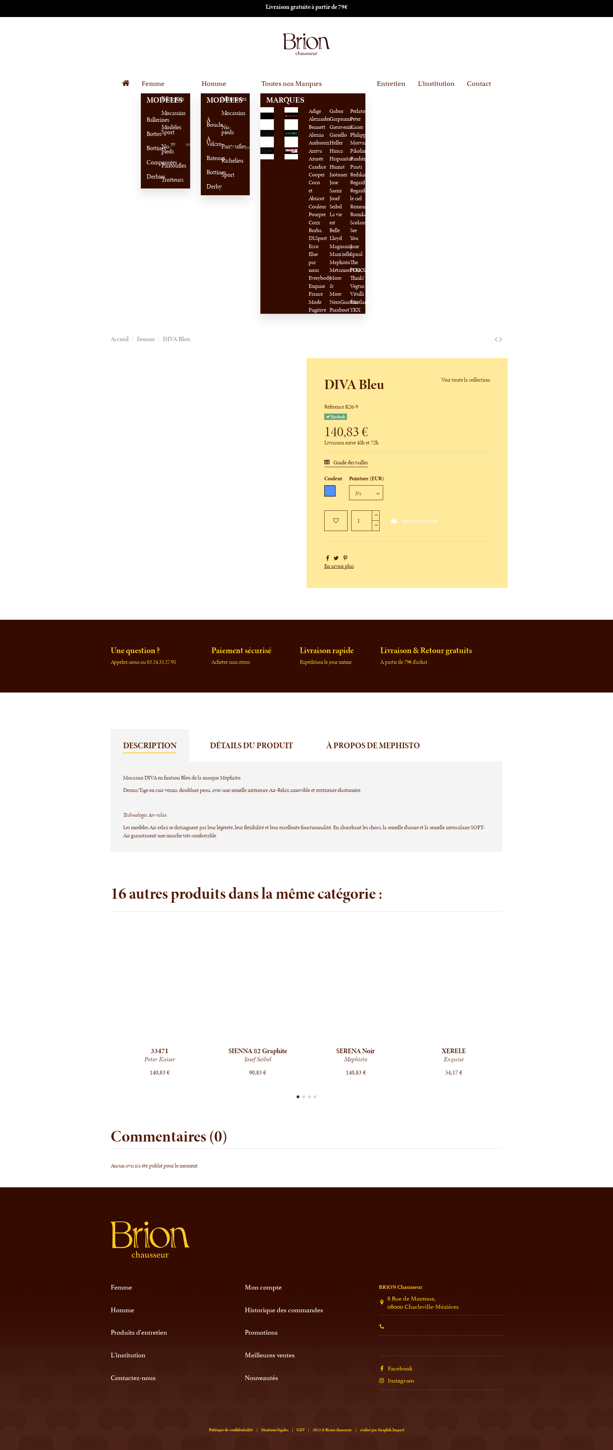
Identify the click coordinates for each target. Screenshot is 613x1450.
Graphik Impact (391, 1430)
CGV (301, 1430)
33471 (160, 1051)
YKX (355, 309)
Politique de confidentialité (231, 1430)
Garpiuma (341, 118)
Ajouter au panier (419, 520)
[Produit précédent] (496, 339)
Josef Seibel (336, 202)
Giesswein (340, 127)
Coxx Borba (315, 226)
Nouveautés (261, 1377)
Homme (122, 1309)
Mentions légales (274, 1430)
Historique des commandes (284, 1309)
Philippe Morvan (359, 138)
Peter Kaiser (356, 122)
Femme (121, 1286)
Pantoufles (164, 165)
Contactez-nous (133, 1377)
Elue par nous (314, 262)
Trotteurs (164, 179)
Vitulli (357, 293)
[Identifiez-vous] (465, 43)
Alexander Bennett (319, 122)
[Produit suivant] (500, 339)
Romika (358, 214)
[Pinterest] (345, 558)
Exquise (317, 286)
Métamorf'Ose (345, 270)
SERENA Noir (355, 1051)
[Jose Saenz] (291, 115)
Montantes (224, 98)
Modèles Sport (164, 129)
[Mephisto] (291, 132)
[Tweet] (336, 558)
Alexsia (316, 134)
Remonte (359, 206)
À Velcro (209, 141)
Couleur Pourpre (317, 210)
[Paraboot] (267, 150)
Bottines (149, 148)
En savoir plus (339, 566)
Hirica (336, 150)
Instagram (401, 1379)
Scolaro (358, 222)
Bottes (149, 134)
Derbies (149, 176)
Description (150, 745)
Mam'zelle (340, 254)
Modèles (149, 99)
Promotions (261, 1332)
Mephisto (340, 262)
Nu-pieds (164, 148)
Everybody (320, 277)
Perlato (357, 111)
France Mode (316, 297)
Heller (336, 142)
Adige (315, 111)
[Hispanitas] (267, 115)
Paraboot (339, 309)
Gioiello (338, 134)
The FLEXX (358, 266)
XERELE (454, 1051)
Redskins (359, 174)
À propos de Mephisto (373, 745)
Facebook (400, 1367)
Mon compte (263, 1286)
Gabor (336, 111)
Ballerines (149, 119)
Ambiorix (319, 142)
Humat (337, 166)
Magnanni (341, 246)
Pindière (359, 158)
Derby (209, 186)
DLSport (318, 238)
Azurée (316, 158)
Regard (357, 182)
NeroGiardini (344, 302)
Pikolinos (360, 150)
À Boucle (209, 122)
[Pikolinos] (291, 150)
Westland (360, 302)
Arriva (315, 150)
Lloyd (336, 238)
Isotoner (338, 174)
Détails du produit (251, 745)
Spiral (356, 254)
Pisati (356, 166)
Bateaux (209, 158)
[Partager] (327, 558)
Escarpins (164, 98)
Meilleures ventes (270, 1354)
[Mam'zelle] (267, 132)
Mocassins (164, 113)
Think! (357, 277)
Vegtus (357, 286)
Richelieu (224, 160)
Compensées (149, 162)
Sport (224, 174)
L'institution (128, 1354)
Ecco (314, 246)
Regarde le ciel (358, 194)
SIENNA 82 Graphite (257, 1051)
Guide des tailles (350, 462)
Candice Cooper (317, 170)
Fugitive (317, 309)
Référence (334, 406)
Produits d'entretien (139, 1332)
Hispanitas (341, 158)
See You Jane (354, 238)
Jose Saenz (336, 186)
